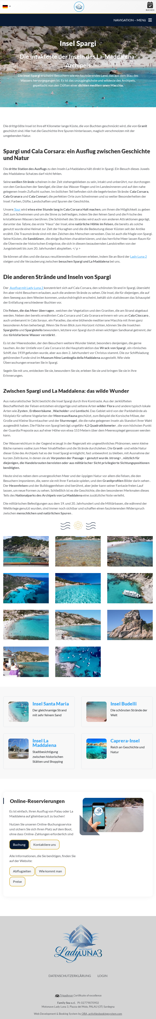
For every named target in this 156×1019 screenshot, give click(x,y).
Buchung (19, 844)
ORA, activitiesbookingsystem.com (101, 1013)
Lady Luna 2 (138, 256)
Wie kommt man (50, 871)
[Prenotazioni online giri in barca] (113, 814)
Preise (17, 881)
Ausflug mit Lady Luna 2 (26, 288)
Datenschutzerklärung (70, 976)
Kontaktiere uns (44, 844)
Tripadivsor (66, 995)
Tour (17, 209)
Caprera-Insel (125, 740)
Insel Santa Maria (50, 703)
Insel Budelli (123, 703)
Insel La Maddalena (44, 743)
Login (102, 976)
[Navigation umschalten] (150, 20)
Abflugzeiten (22, 871)
